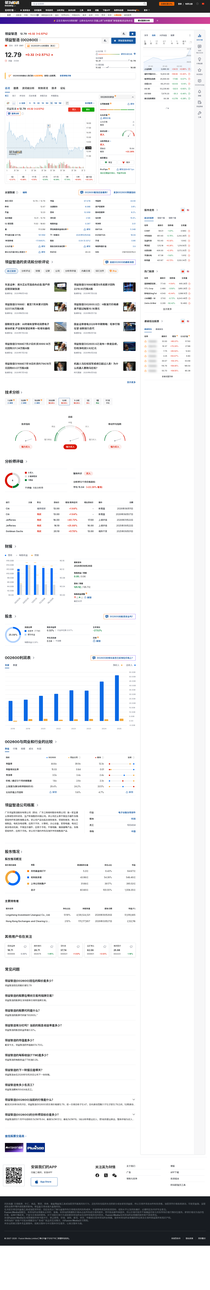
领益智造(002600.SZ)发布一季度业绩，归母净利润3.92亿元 (96, 346)
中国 (26, 15)
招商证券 (11, 946)
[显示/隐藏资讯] (67, 103)
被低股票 (127, 15)
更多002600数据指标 (125, 192)
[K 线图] (8, 103)
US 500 (147, 93)
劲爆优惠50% (166, 3)
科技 (133, 818)
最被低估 (148, 329)
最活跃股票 (149, 218)
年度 (7, 665)
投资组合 (174, 1178)
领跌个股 (172, 218)
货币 (146, 35)
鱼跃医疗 (117, 946)
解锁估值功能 (126, 54)
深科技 (63, 946)
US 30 (147, 89)
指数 (154, 35)
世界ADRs (65, 15)
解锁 (54, 792)
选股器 (18, 15)
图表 (16, 88)
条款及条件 (176, 1238)
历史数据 (32, 96)
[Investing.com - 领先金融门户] (12, 4)
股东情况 (12, 851)
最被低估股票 (151, 321)
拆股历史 (43, 96)
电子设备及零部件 (127, 812)
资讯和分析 (28, 88)
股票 (9, 15)
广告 (129, 1172)
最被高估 (159, 329)
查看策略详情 (65, 76)
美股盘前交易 (46, 15)
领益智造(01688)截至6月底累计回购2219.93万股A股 (94, 286)
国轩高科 (37, 946)
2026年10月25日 (83, 235)
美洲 (84, 15)
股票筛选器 (118, 10)
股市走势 (149, 210)
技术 (54, 88)
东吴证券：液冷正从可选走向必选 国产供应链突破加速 (27, 286)
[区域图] (14, 103)
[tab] (11, 401)
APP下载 (174, 1172)
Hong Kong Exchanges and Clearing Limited (29, 921)
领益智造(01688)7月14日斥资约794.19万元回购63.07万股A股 (28, 366)
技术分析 (12, 392)
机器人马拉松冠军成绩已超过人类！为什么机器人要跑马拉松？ (96, 366)
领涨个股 (161, 218)
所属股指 (54, 96)
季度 (15, 665)
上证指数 (148, 69)
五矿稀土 (90, 946)
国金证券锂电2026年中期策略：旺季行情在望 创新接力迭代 (97, 326)
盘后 (57, 15)
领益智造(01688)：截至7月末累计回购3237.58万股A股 (26, 306)
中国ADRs (76, 15)
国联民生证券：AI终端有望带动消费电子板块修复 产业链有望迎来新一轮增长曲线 (27, 326)
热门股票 (149, 271)
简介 (14, 96)
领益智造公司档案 (19, 805)
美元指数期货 (149, 98)
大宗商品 (163, 35)
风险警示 (202, 1238)
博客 (172, 1166)
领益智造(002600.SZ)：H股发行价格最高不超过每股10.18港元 (96, 306)
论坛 (62, 88)
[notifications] (197, 3)
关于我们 (131, 1166)
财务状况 (43, 88)
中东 (97, 15)
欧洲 (91, 15)
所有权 (22, 96)
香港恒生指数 (149, 79)
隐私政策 (189, 1238)
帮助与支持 (132, 1178)
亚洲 (103, 15)
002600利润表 (18, 658)
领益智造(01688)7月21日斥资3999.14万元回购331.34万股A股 (28, 346)
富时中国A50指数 (151, 74)
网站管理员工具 (178, 1185)
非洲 (109, 15)
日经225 (148, 84)
